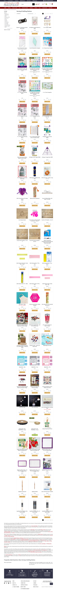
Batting (5, 546)
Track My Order (16, 586)
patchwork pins (8, 532)
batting (19, 554)
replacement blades (7, 531)
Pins (40, 543)
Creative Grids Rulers (34, 525)
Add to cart (23, 33)
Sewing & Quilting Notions (12, 9)
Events (29, 0)
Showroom (35, 0)
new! (5, 7)
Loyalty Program (10, 0)
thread (36, 7)
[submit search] (33, 4)
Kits (19, 7)
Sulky (9, 535)
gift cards (24, 586)
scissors (13, 532)
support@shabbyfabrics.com (22, 575)
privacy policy (35, 586)
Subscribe (16, 0)
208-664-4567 (35, 574)
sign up (51, 583)
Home (5, 0)
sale (39, 7)
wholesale (35, 584)
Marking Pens (49, 543)
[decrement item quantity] (25, 31)
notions (31, 7)
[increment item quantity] (24, 31)
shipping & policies (24, 584)
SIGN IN (43, 4)
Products (5, 9)
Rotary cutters (43, 529)
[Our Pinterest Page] (10, 583)
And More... (51, 7)
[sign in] (46, 4)
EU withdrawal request (25, 588)
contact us (14, 584)
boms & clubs (14, 7)
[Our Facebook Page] (4, 583)
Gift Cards (23, 0)
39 (50, 13)
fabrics (9, 7)
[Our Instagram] (6, 583)
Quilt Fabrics (33, 529)
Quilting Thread (40, 534)
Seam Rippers (44, 543)
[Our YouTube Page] (8, 583)
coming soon (44, 7)
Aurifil (6, 535)
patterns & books (25, 7)
